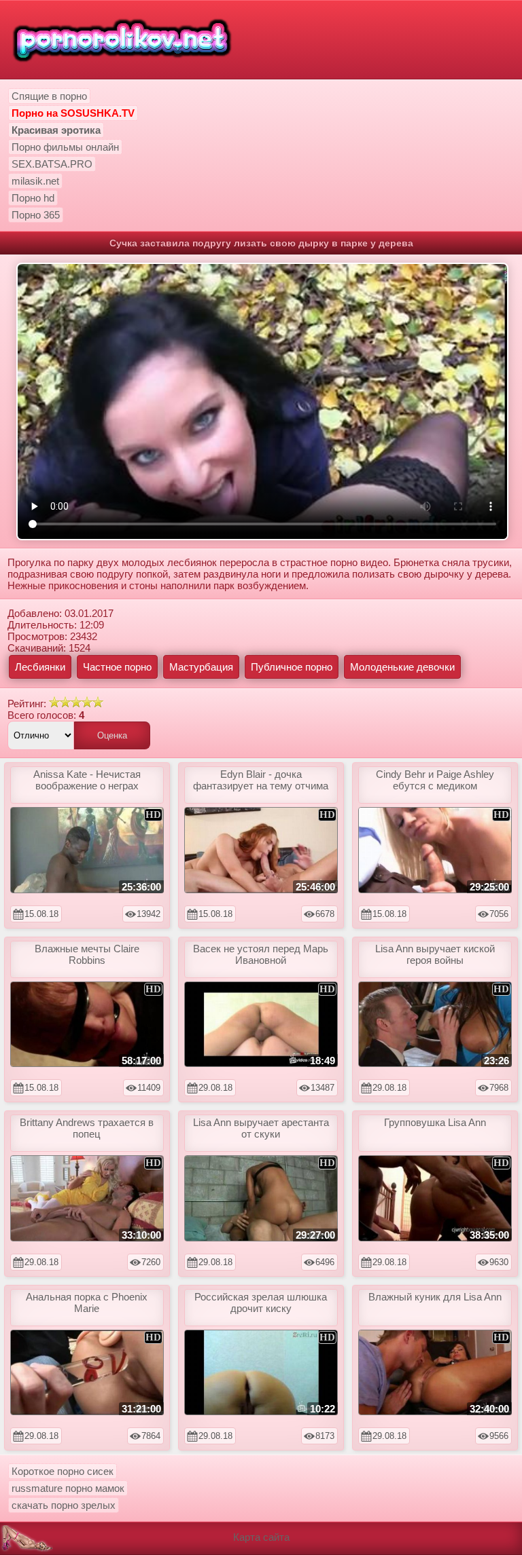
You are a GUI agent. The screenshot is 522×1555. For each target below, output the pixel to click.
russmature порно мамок (68, 1488)
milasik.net (35, 181)
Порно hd (33, 198)
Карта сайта (261, 1537)
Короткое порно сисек (63, 1471)
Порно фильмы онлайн (65, 147)
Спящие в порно (49, 96)
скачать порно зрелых (64, 1505)
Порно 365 (36, 215)
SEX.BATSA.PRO (52, 164)
